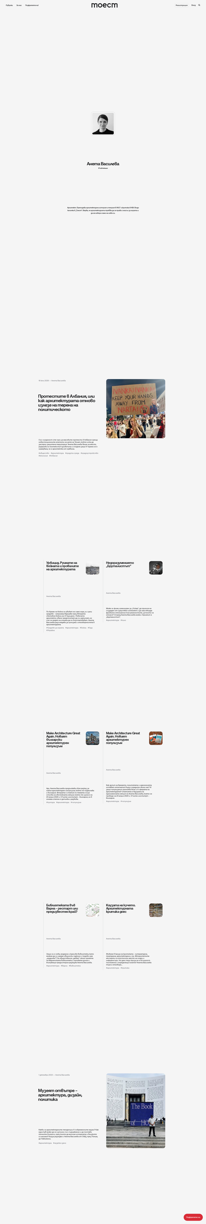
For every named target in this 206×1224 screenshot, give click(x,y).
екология (44, 456)
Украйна (51, 630)
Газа (90, 628)
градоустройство (90, 453)
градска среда (72, 453)
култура (51, 802)
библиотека (75, 966)
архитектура (58, 453)
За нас (19, 5)
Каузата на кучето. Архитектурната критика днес (121, 908)
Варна (64, 966)
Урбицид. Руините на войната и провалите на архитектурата (62, 566)
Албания (54, 456)
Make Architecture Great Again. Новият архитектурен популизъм (123, 738)
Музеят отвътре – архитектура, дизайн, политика (60, 1095)
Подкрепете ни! (32, 5)
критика (125, 968)
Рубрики (9, 5)
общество (44, 453)
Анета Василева (58, 381)
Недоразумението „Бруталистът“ (120, 564)
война (83, 628)
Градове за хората (56, 628)
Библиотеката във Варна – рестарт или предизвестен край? (62, 908)
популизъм (76, 802)
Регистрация (182, 5)
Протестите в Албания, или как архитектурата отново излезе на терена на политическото (66, 402)
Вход (194, 5)
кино (124, 620)
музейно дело (60, 1143)
